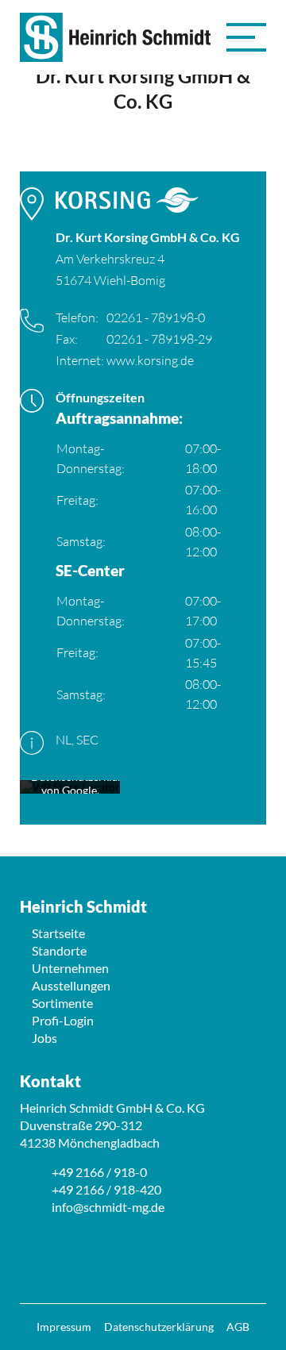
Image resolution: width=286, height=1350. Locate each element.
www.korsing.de (150, 360)
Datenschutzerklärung (159, 1326)
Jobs (44, 1037)
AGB (237, 1326)
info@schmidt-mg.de (108, 1206)
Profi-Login (63, 1020)
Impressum (64, 1326)
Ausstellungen (71, 985)
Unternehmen (70, 967)
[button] (246, 37)
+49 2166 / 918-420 (106, 1189)
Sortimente (62, 1002)
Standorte (59, 950)
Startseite (58, 932)
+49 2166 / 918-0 (99, 1171)
